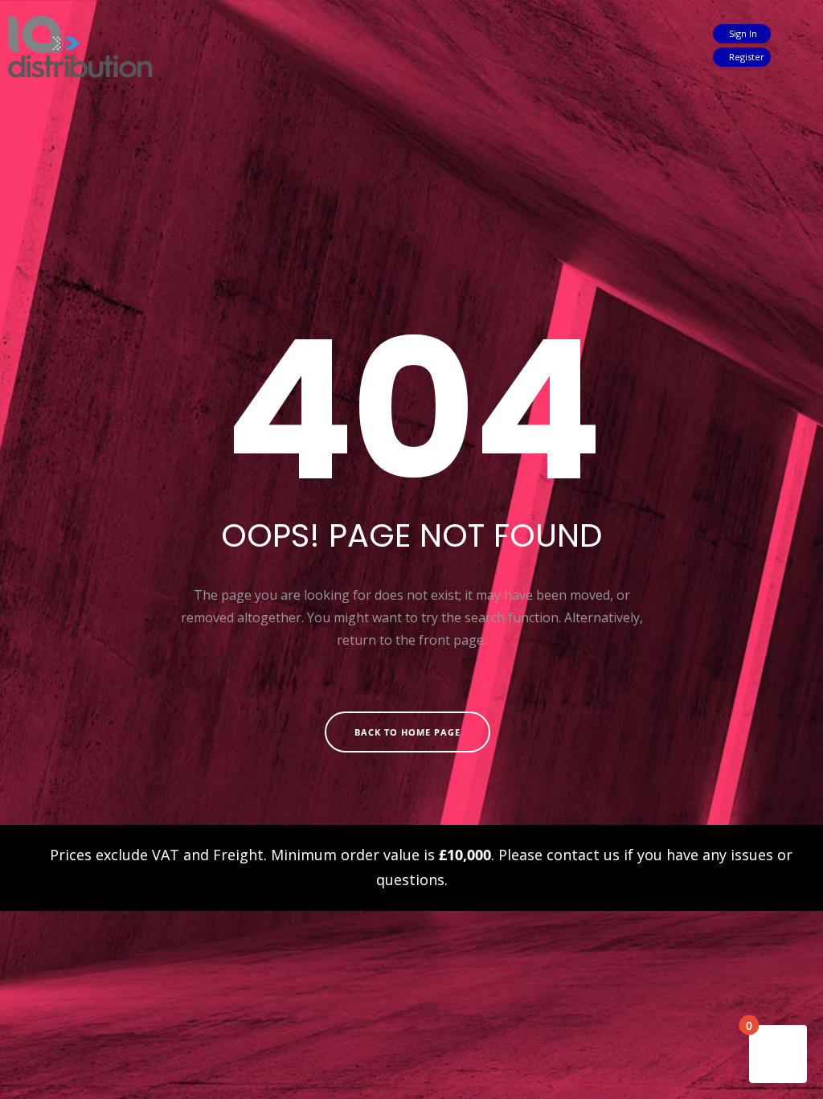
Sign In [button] (742, 33)
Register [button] (745, 57)
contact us (583, 854)
